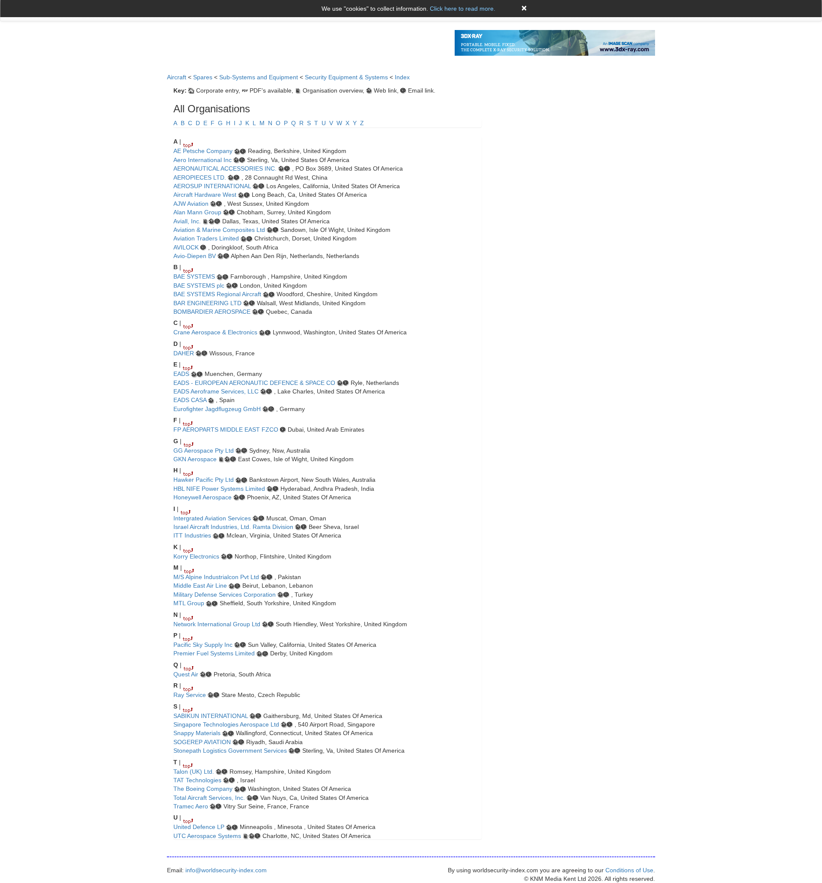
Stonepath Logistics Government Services (230, 750)
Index (402, 77)
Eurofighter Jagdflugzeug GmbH (217, 408)
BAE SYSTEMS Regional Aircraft (217, 294)
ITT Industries (192, 535)
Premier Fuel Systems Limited (214, 653)
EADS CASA (189, 399)
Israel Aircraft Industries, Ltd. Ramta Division (233, 526)
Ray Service (189, 694)
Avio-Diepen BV (194, 255)
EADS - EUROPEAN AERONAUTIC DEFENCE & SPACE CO (254, 382)
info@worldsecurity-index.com (226, 870)
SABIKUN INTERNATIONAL (210, 715)
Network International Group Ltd (216, 624)
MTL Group (188, 603)
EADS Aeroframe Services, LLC (216, 391)
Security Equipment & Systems (346, 77)
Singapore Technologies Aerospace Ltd (226, 724)
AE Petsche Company (202, 150)
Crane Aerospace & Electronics (215, 332)
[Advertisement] (591, 117)
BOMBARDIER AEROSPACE (211, 311)
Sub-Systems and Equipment (258, 77)
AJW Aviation (190, 203)
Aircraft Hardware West (204, 194)
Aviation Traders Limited (206, 238)
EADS (181, 373)
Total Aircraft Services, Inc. (209, 797)
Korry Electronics (196, 556)
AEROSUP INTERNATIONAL (212, 186)
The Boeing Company (202, 788)
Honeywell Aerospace (202, 497)
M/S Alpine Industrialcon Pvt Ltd (216, 577)
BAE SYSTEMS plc (198, 285)
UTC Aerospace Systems (207, 835)
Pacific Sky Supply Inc (202, 644)
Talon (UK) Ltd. (193, 771)
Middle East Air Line (200, 585)
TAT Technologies (197, 780)
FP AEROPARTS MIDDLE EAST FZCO (225, 429)
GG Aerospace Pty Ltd (203, 450)
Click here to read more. (462, 8)
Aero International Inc (202, 159)
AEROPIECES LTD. (199, 177)
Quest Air (185, 674)
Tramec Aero (190, 806)
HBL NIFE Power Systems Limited (219, 488)
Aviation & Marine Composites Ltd (219, 229)
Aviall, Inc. (187, 221)
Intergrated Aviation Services (212, 518)
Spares (202, 77)
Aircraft (176, 77)
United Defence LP (198, 826)
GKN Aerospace (195, 459)
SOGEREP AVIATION (202, 742)
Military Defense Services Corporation (224, 594)
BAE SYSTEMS (194, 276)
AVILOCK (186, 247)
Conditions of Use (629, 870)
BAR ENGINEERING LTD (207, 303)
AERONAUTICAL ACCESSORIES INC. (225, 168)
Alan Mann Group (197, 212)
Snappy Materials (196, 733)
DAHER (183, 353)
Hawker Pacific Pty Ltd (203, 479)
